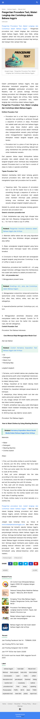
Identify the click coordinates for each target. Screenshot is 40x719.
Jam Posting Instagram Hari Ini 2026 (15, 648)
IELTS (22, 690)
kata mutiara (33, 672)
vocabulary (21, 683)
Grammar (27, 679)
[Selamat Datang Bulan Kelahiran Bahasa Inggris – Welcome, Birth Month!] (5, 592)
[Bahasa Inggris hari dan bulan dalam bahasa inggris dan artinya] (5, 627)
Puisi (17, 686)
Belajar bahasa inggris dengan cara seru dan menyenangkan (22, 617)
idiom (28, 690)
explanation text (8, 693)
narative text (8, 683)
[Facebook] (10, 563)
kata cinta (24, 672)
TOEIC (35, 690)
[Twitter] (15, 563)
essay (25, 686)
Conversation (8, 676)
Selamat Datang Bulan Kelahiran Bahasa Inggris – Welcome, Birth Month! (24, 591)
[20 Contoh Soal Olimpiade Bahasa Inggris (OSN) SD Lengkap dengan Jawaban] (5, 584)
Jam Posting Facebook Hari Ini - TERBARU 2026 (19, 640)
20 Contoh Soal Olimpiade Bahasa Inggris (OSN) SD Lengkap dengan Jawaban (22, 584)
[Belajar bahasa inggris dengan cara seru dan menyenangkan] (5, 618)
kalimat (33, 683)
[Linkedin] (30, 563)
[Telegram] (20, 563)
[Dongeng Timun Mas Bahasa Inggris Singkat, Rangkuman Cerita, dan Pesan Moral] (5, 601)
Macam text (18, 557)
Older (35, 570)
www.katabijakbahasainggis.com (13, 524)
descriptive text (7, 679)
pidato (26, 693)
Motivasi (5, 672)
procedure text (8, 686)
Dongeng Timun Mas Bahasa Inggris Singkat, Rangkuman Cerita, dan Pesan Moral (23, 601)
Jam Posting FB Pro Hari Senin (12, 644)
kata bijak (21, 669)
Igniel (22, 716)
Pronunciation (7, 690)
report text (33, 693)
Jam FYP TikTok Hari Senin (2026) (14, 652)
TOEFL (16, 690)
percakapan (18, 679)
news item (18, 693)
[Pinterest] (36, 563)
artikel (34, 676)
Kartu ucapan (14, 672)
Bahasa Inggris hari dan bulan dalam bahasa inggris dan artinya (23, 626)
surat (17, 676)
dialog (35, 679)
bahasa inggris (7, 557)
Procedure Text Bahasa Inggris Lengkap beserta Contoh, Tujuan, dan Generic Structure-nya (23, 610)
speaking (33, 686)
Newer (5, 570)
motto (25, 676)
